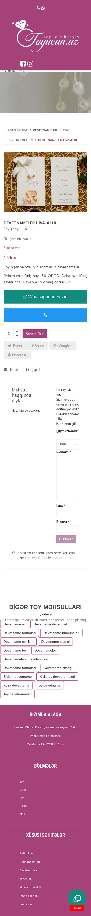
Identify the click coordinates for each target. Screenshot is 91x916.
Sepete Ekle (35, 333)
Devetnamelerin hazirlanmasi (25, 659)
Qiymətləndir (67, 431)
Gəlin (22, 789)
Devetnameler (45, 130)
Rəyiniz (63, 452)
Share (39, 345)
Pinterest (18, 355)
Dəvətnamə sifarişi (58, 668)
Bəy (21, 781)
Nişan (23, 805)
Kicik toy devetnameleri (57, 677)
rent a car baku (29, 896)
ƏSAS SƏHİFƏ (17, 130)
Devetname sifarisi (55, 642)
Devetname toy (15, 650)
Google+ (65, 345)
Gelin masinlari (29, 862)
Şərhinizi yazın (21, 239)
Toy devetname (49, 685)
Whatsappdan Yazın (47, 296)
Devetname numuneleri (61, 633)
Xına (22, 813)
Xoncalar (25, 879)
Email (13, 370)
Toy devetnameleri (17, 694)
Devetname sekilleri (18, 642)
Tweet (16, 345)
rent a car (25, 904)
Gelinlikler (26, 853)
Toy (21, 797)
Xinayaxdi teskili (30, 887)
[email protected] (50, 736)
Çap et (36, 370)
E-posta (64, 521)
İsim (60, 506)
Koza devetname (16, 685)
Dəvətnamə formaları (19, 668)
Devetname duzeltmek (50, 624)
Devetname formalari (19, 633)
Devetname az (14, 624)
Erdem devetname (17, 677)
